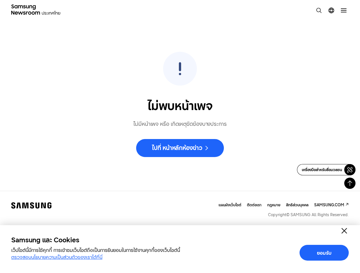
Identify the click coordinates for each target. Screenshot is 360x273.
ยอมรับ (324, 252)
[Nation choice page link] (331, 10)
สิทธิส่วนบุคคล (297, 204)
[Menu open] (344, 10)
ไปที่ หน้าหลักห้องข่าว (177, 148)
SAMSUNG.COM (329, 204)
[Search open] (319, 10)
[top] (350, 183)
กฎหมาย (273, 204)
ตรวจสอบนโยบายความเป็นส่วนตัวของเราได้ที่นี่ (56, 257)
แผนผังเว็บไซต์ (230, 204)
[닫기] (344, 230)
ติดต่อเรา (254, 204)
